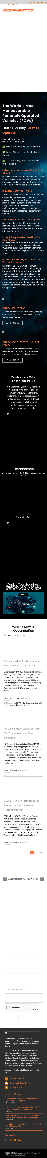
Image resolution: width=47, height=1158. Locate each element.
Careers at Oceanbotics (20, 1042)
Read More (7, 659)
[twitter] (34, 2)
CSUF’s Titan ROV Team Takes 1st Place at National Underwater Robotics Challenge (21, 764)
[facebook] (30, 2)
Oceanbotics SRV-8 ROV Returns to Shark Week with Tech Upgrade (22, 1059)
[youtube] (42, 2)
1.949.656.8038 (12, 905)
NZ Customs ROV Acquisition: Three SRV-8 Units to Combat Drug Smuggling (22, 692)
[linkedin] (45, 2)
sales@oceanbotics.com (14, 907)
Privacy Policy (16, 1046)
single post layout (25, 657)
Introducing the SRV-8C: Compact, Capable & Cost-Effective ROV (23, 1084)
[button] (5, 838)
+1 (2, 5)
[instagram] (38, 2)
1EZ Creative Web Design (15, 1114)
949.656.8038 (10, 5)
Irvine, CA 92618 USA (13, 901)
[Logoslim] (19, 9)
